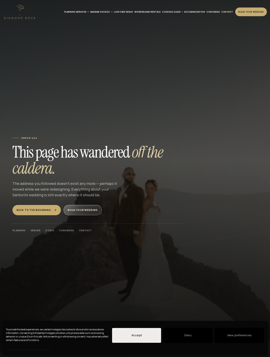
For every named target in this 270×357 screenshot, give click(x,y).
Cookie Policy (12, 349)
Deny (188, 335)
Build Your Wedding (251, 11)
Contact (85, 230)
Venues (36, 230)
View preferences (239, 335)
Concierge (66, 230)
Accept (136, 335)
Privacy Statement (31, 349)
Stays (49, 230)
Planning (19, 230)
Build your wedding (83, 210)
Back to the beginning (34, 210)
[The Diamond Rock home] (19, 12)
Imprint (47, 349)
